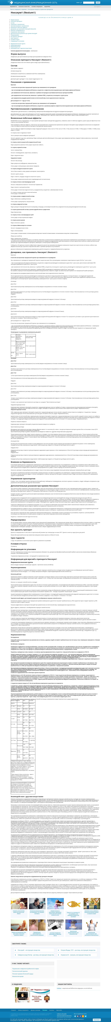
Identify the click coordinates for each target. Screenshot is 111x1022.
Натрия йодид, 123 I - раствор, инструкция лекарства (78, 950)
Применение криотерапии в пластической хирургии (37, 933)
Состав (12, 23)
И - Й (50, 17)
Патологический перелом (20, 971)
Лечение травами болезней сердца (22, 974)
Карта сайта (59, 1010)
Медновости (13, 6)
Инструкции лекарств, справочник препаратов (40, 9)
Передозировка (15, 35)
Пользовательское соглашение (64, 1017)
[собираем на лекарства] (32, 996)
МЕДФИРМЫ (47, 6)
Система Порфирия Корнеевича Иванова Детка (55, 934)
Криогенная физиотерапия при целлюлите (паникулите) (91, 934)
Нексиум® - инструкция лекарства (29, 950)
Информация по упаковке (17, 41)
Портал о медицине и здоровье (18, 9)
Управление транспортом (17, 32)
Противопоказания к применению (20, 26)
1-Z (39, 17)
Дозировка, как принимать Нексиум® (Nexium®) (23, 29)
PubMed (59, 988)
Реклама (45, 1010)
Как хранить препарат (17, 36)
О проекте (13, 1010)
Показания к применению (17, 24)
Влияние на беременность (18, 30)
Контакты (51, 1010)
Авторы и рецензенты (23, 1010)
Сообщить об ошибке (62, 1013)
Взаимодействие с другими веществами (21, 48)
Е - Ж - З (47, 17)
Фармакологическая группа (18, 43)
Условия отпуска (15, 39)
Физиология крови (17, 976)
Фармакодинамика (16, 45)
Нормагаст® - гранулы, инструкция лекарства (76, 955)
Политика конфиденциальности (64, 1015)
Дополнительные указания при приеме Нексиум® (24, 33)
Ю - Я (71, 17)
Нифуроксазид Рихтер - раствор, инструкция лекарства (36, 955)
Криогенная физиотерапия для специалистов (73, 932)
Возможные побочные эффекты (19, 27)
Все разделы (97, 6)
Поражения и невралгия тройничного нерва (25, 968)
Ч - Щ (67, 17)
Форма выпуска (15, 20)
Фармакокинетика (15, 46)
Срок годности (14, 38)
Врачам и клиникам (35, 1010)
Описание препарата (16, 21)
